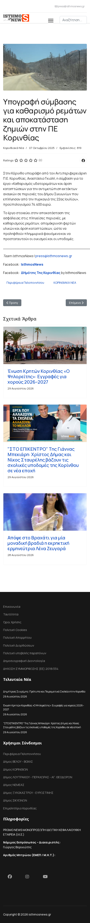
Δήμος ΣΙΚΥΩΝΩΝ (15, 800)
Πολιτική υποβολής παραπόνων (24, 653)
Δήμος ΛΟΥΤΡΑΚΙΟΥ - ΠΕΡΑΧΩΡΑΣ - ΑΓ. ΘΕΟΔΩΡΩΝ (37, 777)
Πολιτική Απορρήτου (17, 637)
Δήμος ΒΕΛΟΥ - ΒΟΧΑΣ (18, 761)
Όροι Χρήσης (12, 622)
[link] (32, 264)
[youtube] (47, 877)
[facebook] (12, 877)
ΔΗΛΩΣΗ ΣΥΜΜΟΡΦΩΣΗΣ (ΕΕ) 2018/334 (30, 669)
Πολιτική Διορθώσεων (18, 645)
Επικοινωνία (11, 607)
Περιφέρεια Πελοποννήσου (25, 283)
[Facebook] (83, 160)
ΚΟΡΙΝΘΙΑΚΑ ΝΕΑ (65, 283)
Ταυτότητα (10, 614)
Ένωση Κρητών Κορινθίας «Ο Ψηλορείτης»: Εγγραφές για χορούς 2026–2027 (39, 376)
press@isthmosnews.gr (71, 6)
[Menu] (50, 20)
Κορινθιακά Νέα (13, 148)
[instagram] (29, 877)
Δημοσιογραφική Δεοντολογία (24, 661)
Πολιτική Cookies (15, 630)
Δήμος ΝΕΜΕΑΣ (13, 785)
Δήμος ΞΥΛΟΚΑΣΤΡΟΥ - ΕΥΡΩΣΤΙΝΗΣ (28, 793)
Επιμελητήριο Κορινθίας (20, 808)
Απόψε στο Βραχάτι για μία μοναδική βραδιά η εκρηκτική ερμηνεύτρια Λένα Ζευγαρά (38, 543)
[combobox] (73, 20)
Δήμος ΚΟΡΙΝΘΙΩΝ (15, 769)
